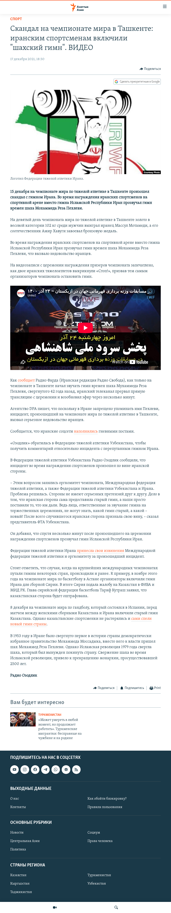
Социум (94, 833)
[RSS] (76, 769)
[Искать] (116, 907)
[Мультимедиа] (54, 907)
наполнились (86, 432)
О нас (14, 799)
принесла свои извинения (100, 551)
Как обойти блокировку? (107, 799)
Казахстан (18, 875)
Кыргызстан (20, 883)
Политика (18, 850)
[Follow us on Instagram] (24, 769)
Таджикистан (21, 892)
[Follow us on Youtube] (14, 769)
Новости (17, 833)
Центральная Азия (25, 841)
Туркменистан (49, 715)
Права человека (100, 841)
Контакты (18, 807)
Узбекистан (97, 883)
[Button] (150, 69)
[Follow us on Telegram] (45, 769)
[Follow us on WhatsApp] (55, 769)
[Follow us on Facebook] (35, 769)
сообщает (26, 381)
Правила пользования (105, 807)
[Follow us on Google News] (66, 769)
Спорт (16, 19)
